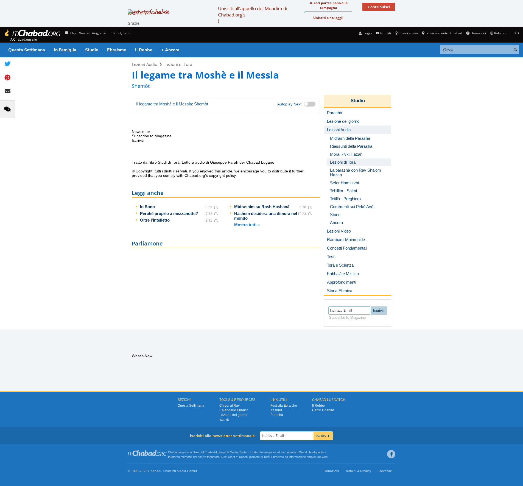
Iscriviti (224, 419)
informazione (297, 457)
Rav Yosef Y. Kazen (234, 457)
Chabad (210, 452)
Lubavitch (222, 452)
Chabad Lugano (260, 162)
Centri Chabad (323, 410)
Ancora (336, 222)
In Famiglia (65, 50)
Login (367, 33)
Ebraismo (116, 50)
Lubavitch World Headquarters (306, 452)
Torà (267, 457)
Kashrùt (276, 410)
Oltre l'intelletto (155, 220)
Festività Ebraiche (283, 405)
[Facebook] (391, 454)
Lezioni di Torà (178, 64)
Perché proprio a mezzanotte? (169, 213)
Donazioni (478, 33)
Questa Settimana (26, 50)
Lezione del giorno (233, 415)
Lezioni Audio (144, 64)
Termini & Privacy (358, 471)
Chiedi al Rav (408, 33)
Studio (91, 50)
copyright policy (222, 175)
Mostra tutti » (247, 224)
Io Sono (147, 206)
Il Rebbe (143, 50)
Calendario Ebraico (233, 410)
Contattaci (385, 471)
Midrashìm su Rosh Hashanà (261, 206)
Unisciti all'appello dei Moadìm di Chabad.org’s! (252, 14)
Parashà (276, 415)
